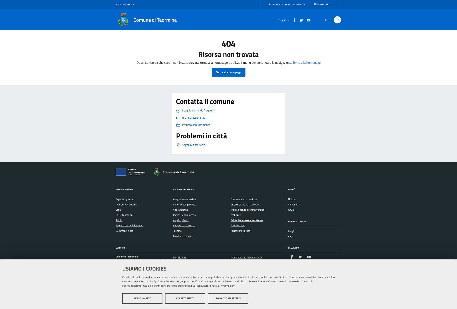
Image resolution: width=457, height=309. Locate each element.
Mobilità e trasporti (183, 236)
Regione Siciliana (125, 4)
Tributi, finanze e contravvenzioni (248, 210)
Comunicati (294, 204)
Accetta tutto (185, 298)
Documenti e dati (124, 231)
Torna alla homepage (307, 62)
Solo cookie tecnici (228, 298)
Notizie (291, 199)
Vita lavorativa (180, 210)
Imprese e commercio (184, 215)
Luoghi (291, 231)
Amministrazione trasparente (246, 257)
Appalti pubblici (181, 220)
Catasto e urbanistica (184, 225)
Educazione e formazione (244, 199)
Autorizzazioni (238, 225)
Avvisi (291, 210)
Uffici (118, 210)
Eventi (291, 237)
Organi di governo (125, 199)
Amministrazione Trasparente (287, 4)
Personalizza (142, 298)
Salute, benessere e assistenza (247, 220)
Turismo (177, 231)
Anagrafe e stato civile (184, 199)
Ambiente (236, 215)
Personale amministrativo (129, 225)
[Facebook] (293, 19)
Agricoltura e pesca (240, 231)
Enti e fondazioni (124, 215)
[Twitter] (300, 19)
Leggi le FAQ (179, 257)
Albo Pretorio (321, 4)
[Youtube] (307, 19)
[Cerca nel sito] (337, 19)
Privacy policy (226, 286)
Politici (119, 220)
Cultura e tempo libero (184, 204)
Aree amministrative (126, 204)
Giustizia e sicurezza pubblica (245, 204)
